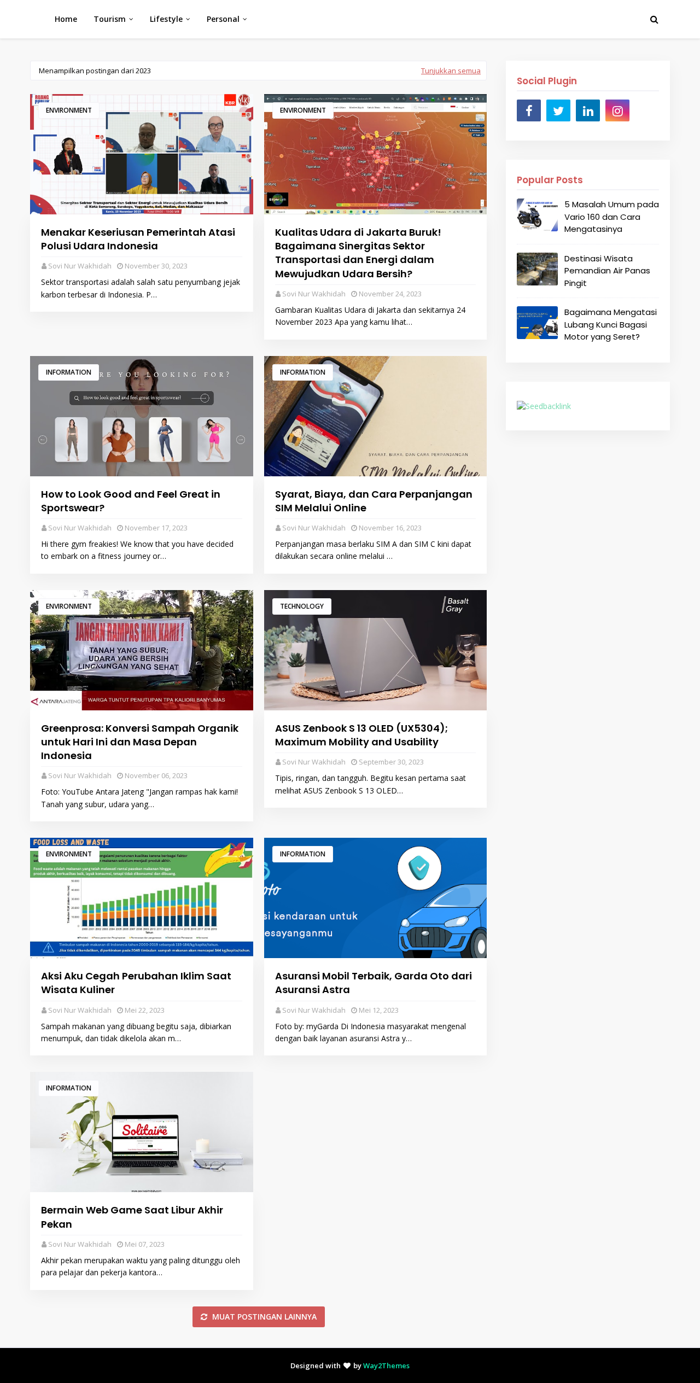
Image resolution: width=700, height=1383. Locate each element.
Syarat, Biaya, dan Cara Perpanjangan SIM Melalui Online (373, 501)
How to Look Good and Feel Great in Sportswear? (130, 501)
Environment (69, 110)
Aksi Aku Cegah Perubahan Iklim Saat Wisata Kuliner (136, 982)
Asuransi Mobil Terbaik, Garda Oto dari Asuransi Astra (373, 982)
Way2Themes (386, 1365)
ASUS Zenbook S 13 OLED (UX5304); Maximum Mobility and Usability (361, 735)
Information (68, 372)
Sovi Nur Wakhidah (80, 266)
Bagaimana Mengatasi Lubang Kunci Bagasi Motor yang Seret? (610, 324)
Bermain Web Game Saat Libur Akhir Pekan (132, 1216)
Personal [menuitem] (223, 19)
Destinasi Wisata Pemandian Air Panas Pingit (607, 271)
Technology (302, 606)
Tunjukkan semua (451, 70)
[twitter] (558, 110)
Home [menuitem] (66, 19)
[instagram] (617, 110)
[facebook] (529, 110)
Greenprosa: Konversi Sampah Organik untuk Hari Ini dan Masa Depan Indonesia (139, 741)
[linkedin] (588, 110)
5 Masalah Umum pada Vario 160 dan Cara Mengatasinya (611, 217)
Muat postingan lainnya (263, 1316)
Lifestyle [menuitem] (166, 19)
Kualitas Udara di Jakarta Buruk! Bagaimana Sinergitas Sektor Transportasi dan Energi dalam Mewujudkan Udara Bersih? (358, 253)
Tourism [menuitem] (110, 19)
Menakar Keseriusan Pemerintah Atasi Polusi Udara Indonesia (138, 239)
